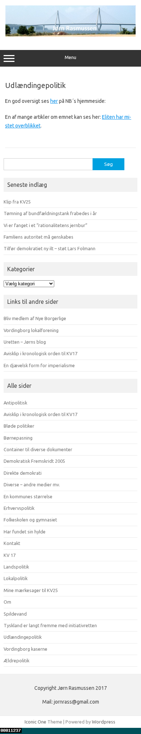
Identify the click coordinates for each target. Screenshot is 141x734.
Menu (70, 57)
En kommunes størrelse (28, 496)
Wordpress (103, 721)
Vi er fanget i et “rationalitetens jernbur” (45, 225)
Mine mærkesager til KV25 (31, 590)
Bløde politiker (19, 425)
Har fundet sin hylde (25, 531)
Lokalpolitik (15, 578)
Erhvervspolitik (19, 508)
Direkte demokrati (23, 472)
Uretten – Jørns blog (25, 341)
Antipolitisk (15, 402)
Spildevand (15, 613)
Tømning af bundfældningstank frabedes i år (50, 213)
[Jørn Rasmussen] (70, 35)
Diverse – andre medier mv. (32, 484)
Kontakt (12, 543)
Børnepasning (18, 437)
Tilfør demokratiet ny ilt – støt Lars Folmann (49, 248)
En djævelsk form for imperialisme (39, 365)
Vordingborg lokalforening (31, 330)
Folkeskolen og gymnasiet (30, 519)
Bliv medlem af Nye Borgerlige (35, 318)
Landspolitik (16, 566)
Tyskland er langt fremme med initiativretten (50, 625)
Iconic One (35, 721)
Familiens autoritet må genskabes (38, 236)
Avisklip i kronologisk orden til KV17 (40, 353)
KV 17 (10, 555)
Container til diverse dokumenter (38, 449)
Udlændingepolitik (23, 636)
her (54, 101)
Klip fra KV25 (17, 201)
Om (7, 601)
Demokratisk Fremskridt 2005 (34, 461)
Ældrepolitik (16, 660)
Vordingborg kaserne (25, 648)
